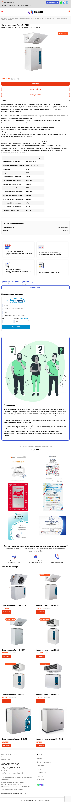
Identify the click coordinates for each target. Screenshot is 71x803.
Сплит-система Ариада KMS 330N (49, 739)
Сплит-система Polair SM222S (47, 694)
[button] (6, 612)
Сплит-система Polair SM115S (13, 694)
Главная (4, 18)
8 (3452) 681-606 (24, 5)
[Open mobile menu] (2, 12)
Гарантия (40, 765)
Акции (39, 758)
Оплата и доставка (44, 762)
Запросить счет (35, 287)
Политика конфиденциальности (13, 793)
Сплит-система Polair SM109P (13, 650)
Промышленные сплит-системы (39, 18)
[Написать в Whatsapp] (61, 2)
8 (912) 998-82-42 (10, 767)
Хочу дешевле (35, 95)
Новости (40, 776)
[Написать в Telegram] (67, 2)
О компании (41, 772)
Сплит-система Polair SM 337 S (14, 605)
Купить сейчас (35, 89)
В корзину (35, 84)
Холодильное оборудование (17, 18)
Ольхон (30, 800)
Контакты (40, 779)
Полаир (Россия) (62, 227)
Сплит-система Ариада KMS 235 (14, 739)
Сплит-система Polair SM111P (47, 605)
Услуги (39, 769)
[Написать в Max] (64, 2)
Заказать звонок (52, 2)
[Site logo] (35, 12)
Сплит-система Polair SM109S (47, 650)
